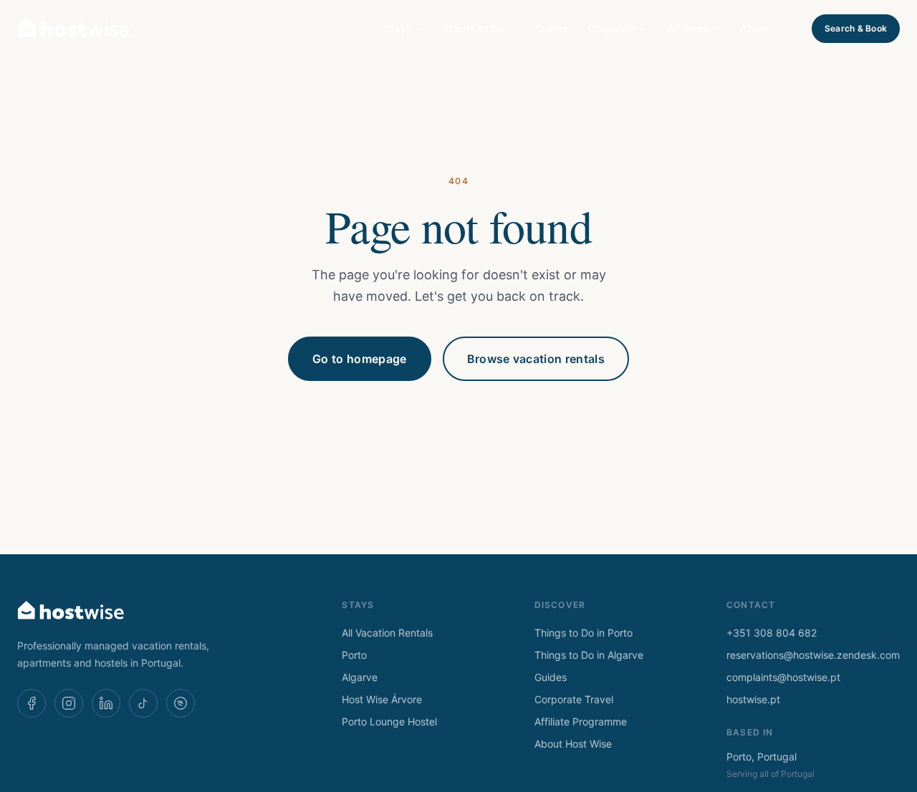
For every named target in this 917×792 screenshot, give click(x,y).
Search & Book (856, 28)
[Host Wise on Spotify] (180, 703)
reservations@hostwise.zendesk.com (813, 655)
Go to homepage (359, 359)
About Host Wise (573, 744)
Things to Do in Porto (583, 633)
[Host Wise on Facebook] (31, 703)
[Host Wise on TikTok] (143, 703)
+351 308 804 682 (771, 633)
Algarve (360, 677)
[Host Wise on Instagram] (68, 703)
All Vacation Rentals (387, 633)
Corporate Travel (573, 699)
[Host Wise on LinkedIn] (106, 703)
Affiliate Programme (580, 721)
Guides (551, 28)
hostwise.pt (753, 699)
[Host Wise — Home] (73, 28)
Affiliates (688, 28)
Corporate (611, 28)
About (754, 28)
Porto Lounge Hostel (389, 721)
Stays (398, 28)
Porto (354, 655)
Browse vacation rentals (536, 359)
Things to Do (473, 28)
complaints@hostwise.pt (783, 677)
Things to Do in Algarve (588, 655)
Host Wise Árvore (382, 699)
